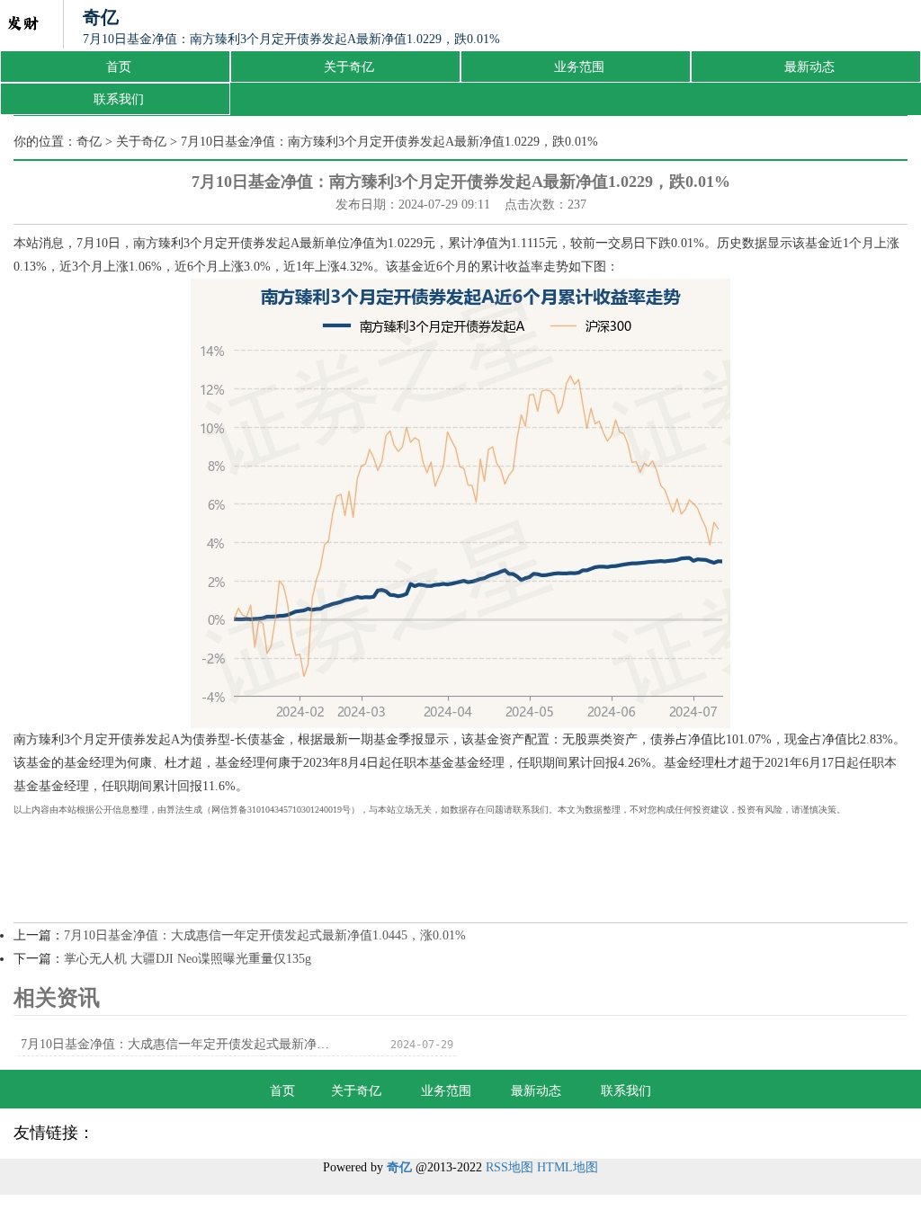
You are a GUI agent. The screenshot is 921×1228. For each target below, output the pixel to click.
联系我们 (119, 99)
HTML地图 (567, 1167)
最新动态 (809, 67)
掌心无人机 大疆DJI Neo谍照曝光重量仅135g (187, 958)
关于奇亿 (349, 67)
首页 (118, 67)
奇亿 (89, 141)
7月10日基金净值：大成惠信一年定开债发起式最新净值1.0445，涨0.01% (265, 935)
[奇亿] (22, 25)
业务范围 (579, 67)
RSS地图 (509, 1167)
